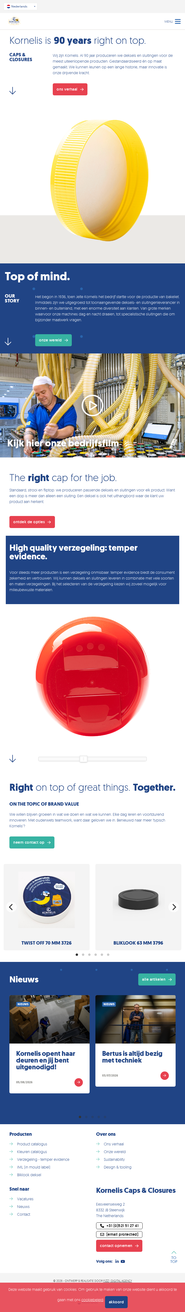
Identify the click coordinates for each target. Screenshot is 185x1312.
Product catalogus (32, 1144)
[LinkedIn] (117, 1261)
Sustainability (114, 1159)
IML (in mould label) (33, 1167)
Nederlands (19, 6)
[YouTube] (123, 1261)
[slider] (83, 759)
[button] (119, 1234)
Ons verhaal (114, 1144)
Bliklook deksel (29, 1174)
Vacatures (25, 1198)
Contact (23, 1214)
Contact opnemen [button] (116, 1245)
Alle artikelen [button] (153, 979)
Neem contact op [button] (29, 842)
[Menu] (177, 21)
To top (173, 1259)
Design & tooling (118, 1167)
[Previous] (11, 907)
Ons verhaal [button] (67, 89)
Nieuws (23, 1206)
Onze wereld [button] (50, 340)
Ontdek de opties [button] (29, 521)
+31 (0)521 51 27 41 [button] (122, 1225)
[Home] (14, 21)
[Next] (173, 907)
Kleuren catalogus (32, 1151)
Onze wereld (115, 1151)
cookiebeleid (92, 1299)
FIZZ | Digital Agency (117, 1281)
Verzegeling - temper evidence (43, 1159)
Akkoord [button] (116, 1302)
